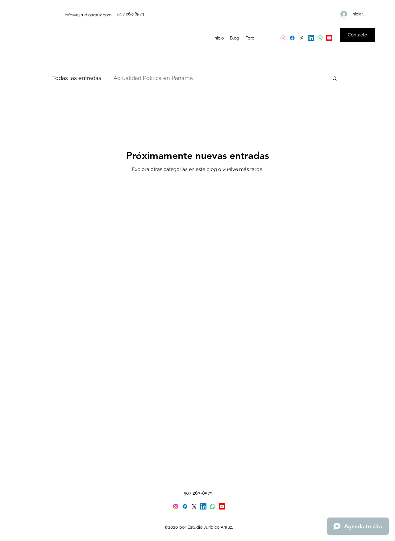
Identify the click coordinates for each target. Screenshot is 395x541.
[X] (301, 38)
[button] (335, 79)
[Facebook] (292, 38)
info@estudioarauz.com (88, 14)
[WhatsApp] (320, 38)
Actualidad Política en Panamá (153, 78)
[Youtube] (329, 38)
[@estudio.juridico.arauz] (283, 38)
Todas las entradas (76, 78)
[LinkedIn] (311, 38)
